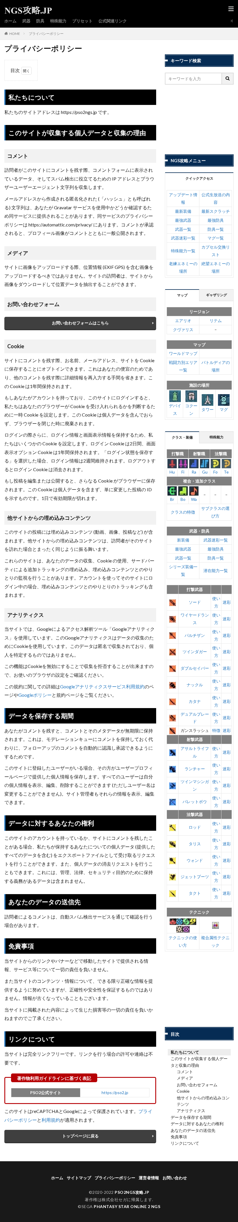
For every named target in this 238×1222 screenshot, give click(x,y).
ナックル (195, 684)
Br (172, 499)
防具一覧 (216, 229)
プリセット (82, 20)
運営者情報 (149, 1177)
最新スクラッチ (215, 211)
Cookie (183, 1091)
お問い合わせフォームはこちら (80, 322)
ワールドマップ (183, 353)
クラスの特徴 (183, 512)
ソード (195, 602)
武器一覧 (183, 229)
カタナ (195, 701)
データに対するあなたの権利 (197, 1123)
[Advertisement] (199, 119)
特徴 (216, 730)
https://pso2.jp (115, 1092)
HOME (14, 33)
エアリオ (183, 320)
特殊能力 (58, 20)
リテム (216, 320)
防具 (40, 20)
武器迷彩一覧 (183, 237)
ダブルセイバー (195, 668)
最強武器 (183, 220)
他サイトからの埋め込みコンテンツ (203, 1101)
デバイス (175, 409)
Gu (205, 471)
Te (226, 471)
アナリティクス (191, 1110)
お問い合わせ (175, 1177)
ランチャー (195, 768)
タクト (195, 893)
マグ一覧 (216, 237)
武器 (26, 20)
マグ (224, 409)
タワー (207, 409)
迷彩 (227, 602)
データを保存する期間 (191, 1117)
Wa (194, 499)
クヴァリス (183, 329)
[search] (228, 79)
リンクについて (185, 1143)
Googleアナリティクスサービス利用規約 (102, 686)
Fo (215, 471)
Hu (172, 471)
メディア (185, 1077)
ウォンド (195, 860)
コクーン (191, 409)
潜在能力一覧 (215, 570)
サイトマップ (79, 1177)
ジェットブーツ (195, 876)
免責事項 (179, 1136)
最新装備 (183, 211)
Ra (194, 471)
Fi (182, 471)
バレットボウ (195, 801)
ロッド (195, 827)
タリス (195, 843)
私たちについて (185, 1052)
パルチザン (195, 635)
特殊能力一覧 (183, 250)
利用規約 (51, 1120)
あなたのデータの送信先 (193, 1130)
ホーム (10, 20)
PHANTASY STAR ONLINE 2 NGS (127, 1206)
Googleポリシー (35, 695)
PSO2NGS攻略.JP (132, 1192)
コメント (185, 1071)
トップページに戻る (80, 1135)
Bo (183, 499)
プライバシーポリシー (46, 33)
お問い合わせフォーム (197, 1084)
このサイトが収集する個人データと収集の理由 (199, 1061)
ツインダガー (195, 651)
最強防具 (216, 220)
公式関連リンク (112, 20)
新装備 (183, 539)
